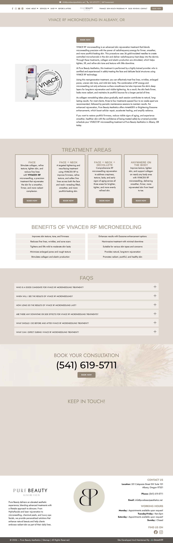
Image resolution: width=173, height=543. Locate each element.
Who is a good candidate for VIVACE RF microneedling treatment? (49, 287)
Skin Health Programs (116, 8)
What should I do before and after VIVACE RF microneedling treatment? (52, 323)
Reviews (136, 8)
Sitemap (46, 539)
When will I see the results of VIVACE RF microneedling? (44, 296)
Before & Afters (64, 8)
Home (28, 8)
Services (43, 8)
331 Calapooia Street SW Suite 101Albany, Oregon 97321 (142, 486)
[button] (86, 287)
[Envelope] (19, 9)
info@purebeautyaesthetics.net (145, 500)
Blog (130, 8)
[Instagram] (16, 9)
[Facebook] (156, 532)
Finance (103, 8)
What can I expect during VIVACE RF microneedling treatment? (47, 332)
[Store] (22, 9)
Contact (143, 8)
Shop (53, 8)
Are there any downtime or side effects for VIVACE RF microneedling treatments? (57, 314)
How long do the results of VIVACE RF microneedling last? (46, 305)
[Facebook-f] (13, 9)
